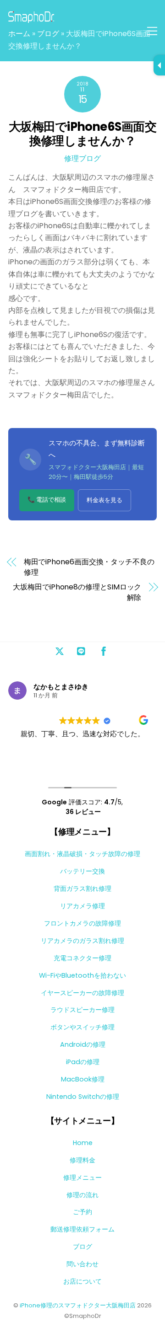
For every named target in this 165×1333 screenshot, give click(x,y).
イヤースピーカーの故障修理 (82, 992)
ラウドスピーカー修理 (82, 1009)
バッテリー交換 (82, 871)
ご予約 (82, 1211)
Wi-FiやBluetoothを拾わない (82, 975)
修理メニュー (82, 1177)
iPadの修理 (82, 1061)
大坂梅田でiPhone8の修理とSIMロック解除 (77, 592)
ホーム (19, 33)
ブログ (48, 33)
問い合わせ (82, 1264)
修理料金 (82, 1160)
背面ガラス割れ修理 (82, 888)
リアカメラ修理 (82, 905)
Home (83, 1142)
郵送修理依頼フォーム (82, 1229)
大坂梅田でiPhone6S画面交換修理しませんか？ (82, 133)
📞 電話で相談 (47, 499)
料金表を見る (104, 500)
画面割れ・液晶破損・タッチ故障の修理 (82, 853)
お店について (82, 1281)
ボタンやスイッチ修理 (82, 1027)
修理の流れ (82, 1194)
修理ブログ (82, 158)
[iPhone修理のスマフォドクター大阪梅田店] (31, 19)
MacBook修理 (82, 1079)
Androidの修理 (82, 1044)
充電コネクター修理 (82, 958)
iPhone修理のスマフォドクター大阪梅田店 (78, 1305)
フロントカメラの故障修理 (82, 923)
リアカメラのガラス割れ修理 (82, 940)
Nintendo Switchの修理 (82, 1096)
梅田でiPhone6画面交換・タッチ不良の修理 (89, 567)
